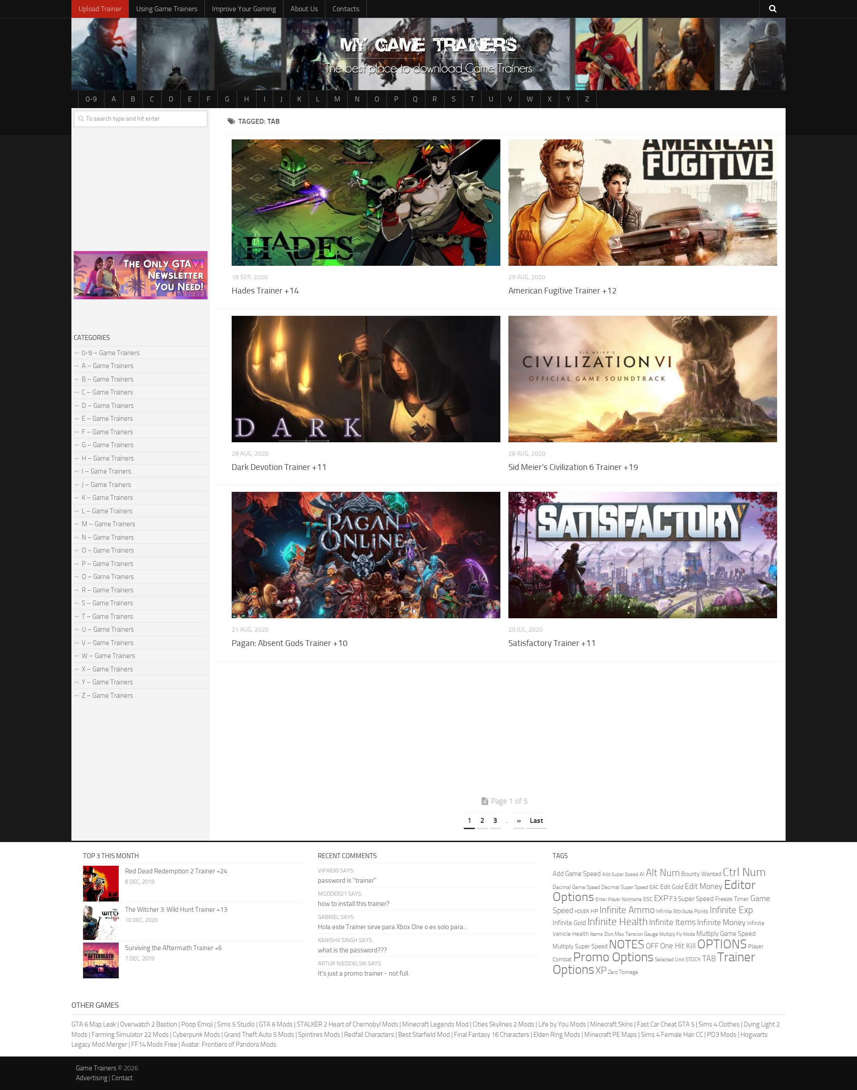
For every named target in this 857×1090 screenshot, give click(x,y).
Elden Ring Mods (556, 1035)
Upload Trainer (100, 8)
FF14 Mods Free (154, 1044)
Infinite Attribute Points (682, 911)
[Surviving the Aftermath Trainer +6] (101, 960)
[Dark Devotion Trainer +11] (366, 379)
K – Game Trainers (107, 498)
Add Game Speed (577, 874)
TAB (709, 959)
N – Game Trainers (108, 537)
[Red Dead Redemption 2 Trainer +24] (101, 883)
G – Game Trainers (107, 445)
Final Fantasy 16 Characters (491, 1035)
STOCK (693, 959)
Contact (122, 1078)
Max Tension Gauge (636, 934)
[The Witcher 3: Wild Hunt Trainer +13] (101, 922)
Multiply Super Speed (580, 946)
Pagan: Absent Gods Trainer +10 (290, 643)
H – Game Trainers (108, 458)
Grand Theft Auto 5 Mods (259, 1035)
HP (594, 911)
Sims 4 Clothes (719, 1024)
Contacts (346, 8)
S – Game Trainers (107, 603)
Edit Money (704, 886)
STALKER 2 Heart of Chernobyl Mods (347, 1024)
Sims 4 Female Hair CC (672, 1035)
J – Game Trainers (106, 485)
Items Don (601, 934)
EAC (654, 887)
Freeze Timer (732, 899)
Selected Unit (669, 959)
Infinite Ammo (627, 910)
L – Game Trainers (107, 511)
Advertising (92, 1078)
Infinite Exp (731, 910)
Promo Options (613, 957)
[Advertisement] (504, 730)
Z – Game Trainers (107, 696)
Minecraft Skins (611, 1024)
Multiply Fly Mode (677, 934)
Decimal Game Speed (576, 887)
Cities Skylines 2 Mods (503, 1024)
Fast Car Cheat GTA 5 (666, 1024)
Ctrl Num (744, 872)
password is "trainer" (347, 880)
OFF (652, 945)
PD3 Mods (721, 1035)
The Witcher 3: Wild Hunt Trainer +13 (176, 910)
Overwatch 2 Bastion (148, 1024)
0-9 (91, 99)
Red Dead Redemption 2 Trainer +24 (176, 871)
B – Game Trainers (107, 379)
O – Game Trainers (108, 550)
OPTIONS (722, 944)
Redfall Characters (369, 1035)
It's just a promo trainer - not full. (363, 973)
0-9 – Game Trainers (111, 353)
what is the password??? (352, 950)
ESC (648, 899)
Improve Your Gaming (244, 8)
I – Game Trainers (106, 471)
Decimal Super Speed (624, 887)
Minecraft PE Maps (610, 1035)
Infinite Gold (569, 923)
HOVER (581, 911)
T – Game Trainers (107, 616)
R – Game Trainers (107, 590)
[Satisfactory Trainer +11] (642, 555)
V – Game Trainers (107, 643)
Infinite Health (617, 921)
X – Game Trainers (107, 669)
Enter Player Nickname (618, 899)
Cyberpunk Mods (196, 1035)
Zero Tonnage (623, 972)
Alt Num (663, 873)
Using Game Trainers (166, 8)
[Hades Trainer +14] (366, 202)
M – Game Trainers (108, 524)
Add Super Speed (620, 874)
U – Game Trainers (108, 629)
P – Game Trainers (107, 564)
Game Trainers (96, 1068)
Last (536, 820)
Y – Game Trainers (107, 682)
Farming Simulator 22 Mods (130, 1035)
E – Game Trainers (107, 419)
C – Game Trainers (107, 392)
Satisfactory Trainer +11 (552, 643)
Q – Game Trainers (108, 577)
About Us (304, 8)
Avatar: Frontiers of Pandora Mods (228, 1044)
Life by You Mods (562, 1024)
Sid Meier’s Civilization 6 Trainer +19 (573, 467)
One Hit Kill (678, 945)
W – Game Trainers (108, 656)
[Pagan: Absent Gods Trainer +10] (366, 555)
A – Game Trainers (107, 366)
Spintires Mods (319, 1035)
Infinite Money (721, 922)
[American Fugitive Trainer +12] (642, 202)
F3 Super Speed (692, 899)
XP (601, 971)
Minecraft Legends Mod (435, 1024)
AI (642, 874)
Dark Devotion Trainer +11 (279, 467)
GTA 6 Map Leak (93, 1024)
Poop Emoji (197, 1024)
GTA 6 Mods (276, 1024)
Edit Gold (671, 887)
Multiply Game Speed (726, 934)
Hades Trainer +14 (265, 290)
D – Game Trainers (108, 406)
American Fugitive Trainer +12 (562, 290)
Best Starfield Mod (424, 1035)
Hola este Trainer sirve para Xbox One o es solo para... (392, 927)
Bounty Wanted (701, 874)
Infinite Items (672, 922)
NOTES (627, 944)
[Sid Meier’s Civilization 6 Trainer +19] (642, 379)
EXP (661, 898)
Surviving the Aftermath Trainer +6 (173, 948)
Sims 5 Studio (236, 1024)
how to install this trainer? (354, 904)
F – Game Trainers (107, 432)
